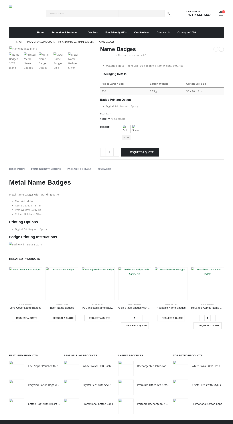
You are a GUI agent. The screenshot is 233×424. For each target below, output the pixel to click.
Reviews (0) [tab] (104, 169)
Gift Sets (93, 32)
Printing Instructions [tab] (46, 169)
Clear (126, 137)
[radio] (126, 129)
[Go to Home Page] (10, 42)
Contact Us (163, 32)
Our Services (141, 32)
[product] (25, 283)
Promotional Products (64, 32)
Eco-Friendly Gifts (116, 32)
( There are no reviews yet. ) (131, 55)
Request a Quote (142, 152)
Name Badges (118, 118)
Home (40, 32)
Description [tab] (17, 169)
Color (104, 127)
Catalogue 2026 (186, 32)
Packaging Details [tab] (79, 169)
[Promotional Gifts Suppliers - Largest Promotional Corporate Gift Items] (25, 13)
